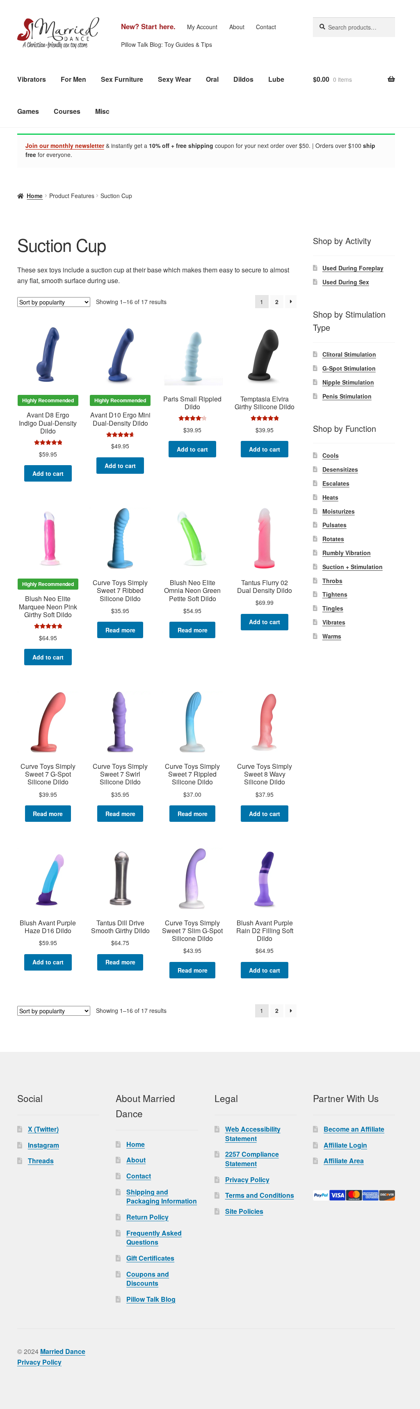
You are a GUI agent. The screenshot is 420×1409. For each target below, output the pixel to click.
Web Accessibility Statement (253, 1133)
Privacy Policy (247, 1179)
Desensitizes (340, 469)
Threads (41, 1160)
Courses (67, 111)
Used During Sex (345, 282)
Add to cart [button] (48, 473)
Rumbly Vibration (346, 553)
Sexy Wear (174, 79)
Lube (276, 79)
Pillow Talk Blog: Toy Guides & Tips (166, 44)
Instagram (43, 1145)
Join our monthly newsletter (64, 145)
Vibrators (31, 79)
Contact (266, 27)
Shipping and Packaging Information (161, 1196)
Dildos (243, 79)
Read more (120, 630)
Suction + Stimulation (352, 567)
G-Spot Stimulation (349, 368)
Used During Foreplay (352, 268)
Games (28, 111)
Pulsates (334, 525)
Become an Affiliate (354, 1129)
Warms (331, 636)
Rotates (333, 539)
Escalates (335, 483)
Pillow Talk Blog (151, 1299)
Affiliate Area (344, 1160)
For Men (73, 79)
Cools (330, 455)
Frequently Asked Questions (154, 1237)
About (236, 27)
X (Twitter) (43, 1129)
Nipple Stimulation (348, 382)
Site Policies (244, 1211)
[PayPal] (354, 1195)
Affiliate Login (345, 1145)
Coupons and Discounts (147, 1278)
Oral (212, 79)
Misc (102, 111)
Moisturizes (338, 511)
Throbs (332, 581)
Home (35, 195)
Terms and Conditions (259, 1195)
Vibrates (333, 622)
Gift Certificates (150, 1258)
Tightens (334, 594)
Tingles (332, 608)
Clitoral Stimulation (349, 354)
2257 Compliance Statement (252, 1158)
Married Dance (62, 1351)
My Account (202, 27)
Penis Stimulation (347, 396)
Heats (330, 497)
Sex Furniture (122, 79)
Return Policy (147, 1217)
